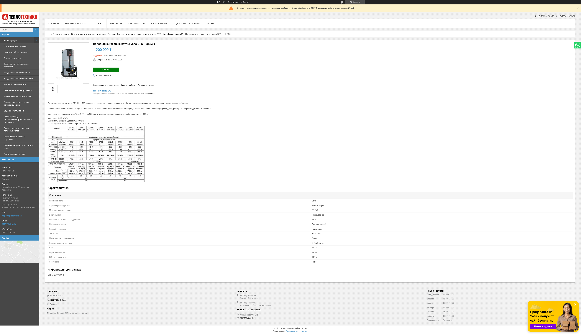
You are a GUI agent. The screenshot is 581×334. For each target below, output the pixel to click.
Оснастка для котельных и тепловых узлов (16, 129)
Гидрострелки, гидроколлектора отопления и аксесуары (18, 119)
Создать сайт (233, 2)
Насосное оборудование (16, 52)
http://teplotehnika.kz (12, 215)
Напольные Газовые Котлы (109, 34)
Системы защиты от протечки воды (18, 146)
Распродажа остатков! (15, 154)
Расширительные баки (15, 84)
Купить (105, 69)
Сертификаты (136, 23)
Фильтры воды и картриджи (17, 96)
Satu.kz (304, 328)
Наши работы (159, 23)
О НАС (99, 23)
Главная (53, 23)
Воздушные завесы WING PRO (18, 78)
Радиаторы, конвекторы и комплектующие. (16, 103)
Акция (210, 23)
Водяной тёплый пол (14, 110)
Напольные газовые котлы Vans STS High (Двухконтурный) (154, 34)
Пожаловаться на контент (297, 331)
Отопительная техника (15, 46)
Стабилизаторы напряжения (18, 90)
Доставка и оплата (188, 23)
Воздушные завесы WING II (17, 72)
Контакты (116, 23)
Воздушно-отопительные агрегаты (16, 65)
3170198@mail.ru (9, 224)
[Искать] (36, 29)
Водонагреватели (12, 58)
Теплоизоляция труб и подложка (14, 138)
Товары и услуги (9, 40)
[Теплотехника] (19, 17)
